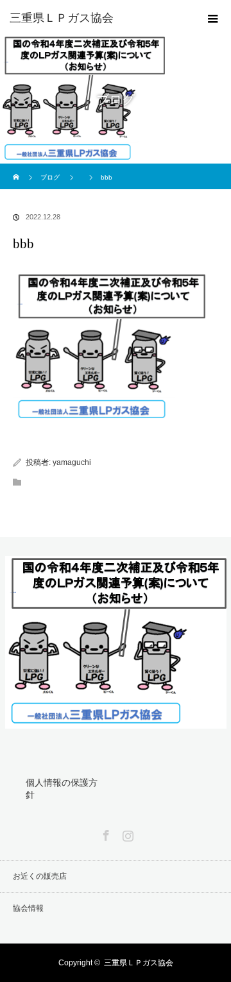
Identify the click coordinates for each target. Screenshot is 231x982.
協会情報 (28, 908)
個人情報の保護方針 (62, 788)
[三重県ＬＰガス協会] (96, 18)
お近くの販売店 (40, 876)
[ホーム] (17, 168)
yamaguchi (72, 462)
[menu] (213, 18)
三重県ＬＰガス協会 (138, 962)
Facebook (104, 833)
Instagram (126, 833)
